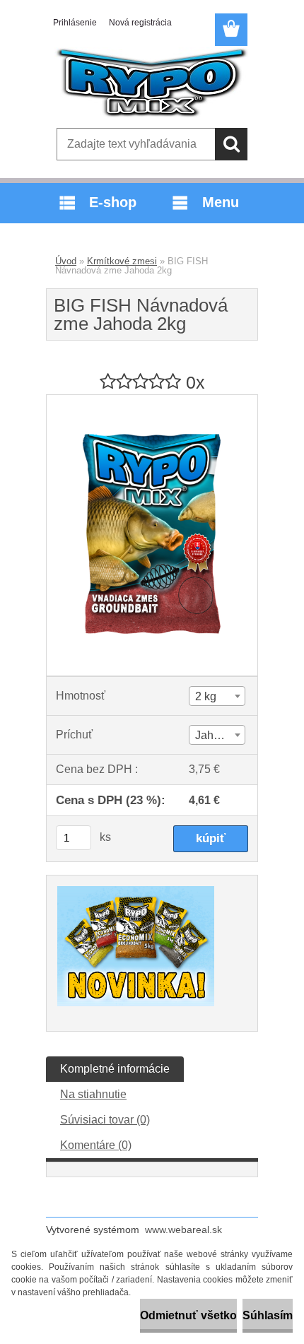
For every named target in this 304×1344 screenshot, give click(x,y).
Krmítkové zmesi (122, 261)
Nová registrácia (140, 23)
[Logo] (151, 82)
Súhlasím (267, 1315)
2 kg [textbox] (205, 696)
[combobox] (217, 696)
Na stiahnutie (93, 1094)
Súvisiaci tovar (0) (105, 1120)
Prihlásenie (75, 23)
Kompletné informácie (115, 1069)
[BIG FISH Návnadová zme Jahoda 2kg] (152, 400)
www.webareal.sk (183, 1229)
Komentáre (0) (95, 1145)
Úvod (65, 261)
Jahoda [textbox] (214, 735)
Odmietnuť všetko (188, 1315)
